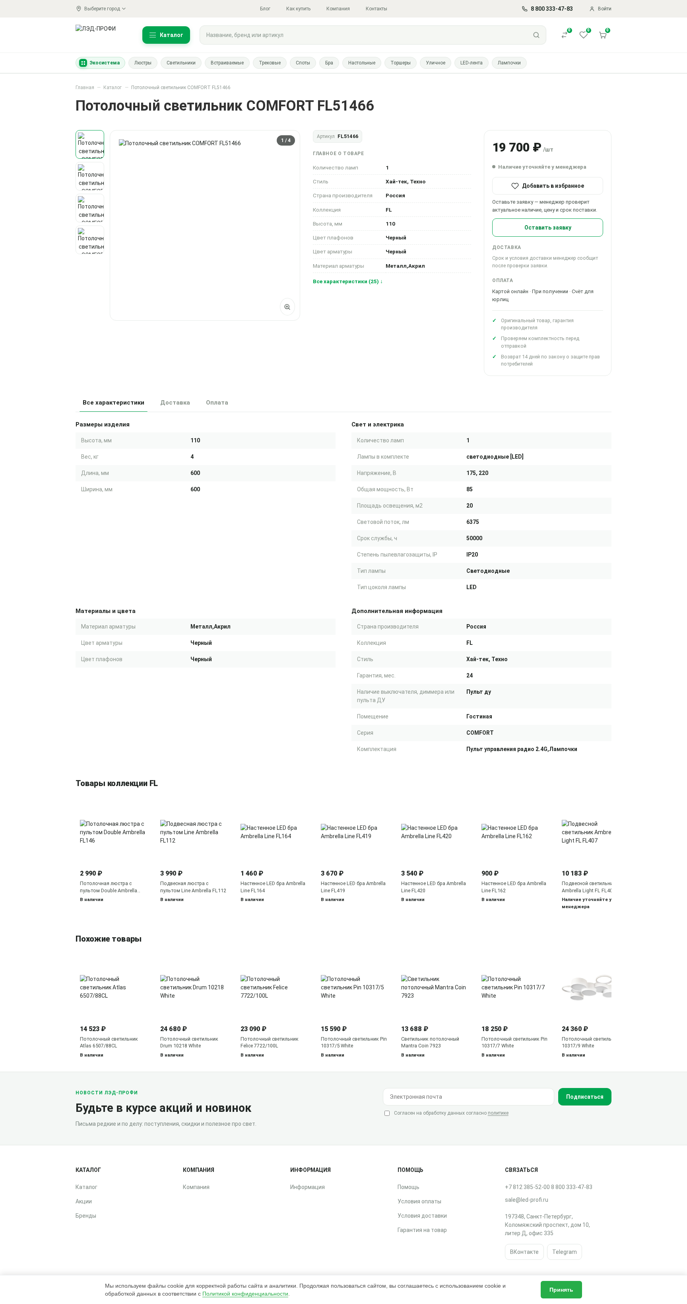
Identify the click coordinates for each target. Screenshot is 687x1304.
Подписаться (585, 1097)
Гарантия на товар (422, 1230)
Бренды (86, 1216)
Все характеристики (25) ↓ (348, 281)
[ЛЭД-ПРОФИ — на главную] (100, 35)
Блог (265, 9)
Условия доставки (422, 1216)
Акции (84, 1201)
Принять (561, 1289)
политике (498, 1113)
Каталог (112, 87)
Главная (85, 87)
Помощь (408, 1187)
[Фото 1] (90, 144)
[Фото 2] (90, 176)
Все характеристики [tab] (113, 402)
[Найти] (536, 35)
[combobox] (363, 35)
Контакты (376, 9)
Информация (307, 1187)
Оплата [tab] (217, 402)
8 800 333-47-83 (571, 1187)
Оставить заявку (547, 227)
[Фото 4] (90, 240)
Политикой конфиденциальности (245, 1293)
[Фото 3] (90, 208)
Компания (338, 9)
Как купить (298, 9)
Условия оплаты (419, 1201)
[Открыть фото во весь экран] (287, 306)
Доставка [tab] (175, 402)
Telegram (564, 1252)
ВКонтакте (524, 1252)
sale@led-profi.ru (526, 1200)
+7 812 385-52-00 (527, 1187)
